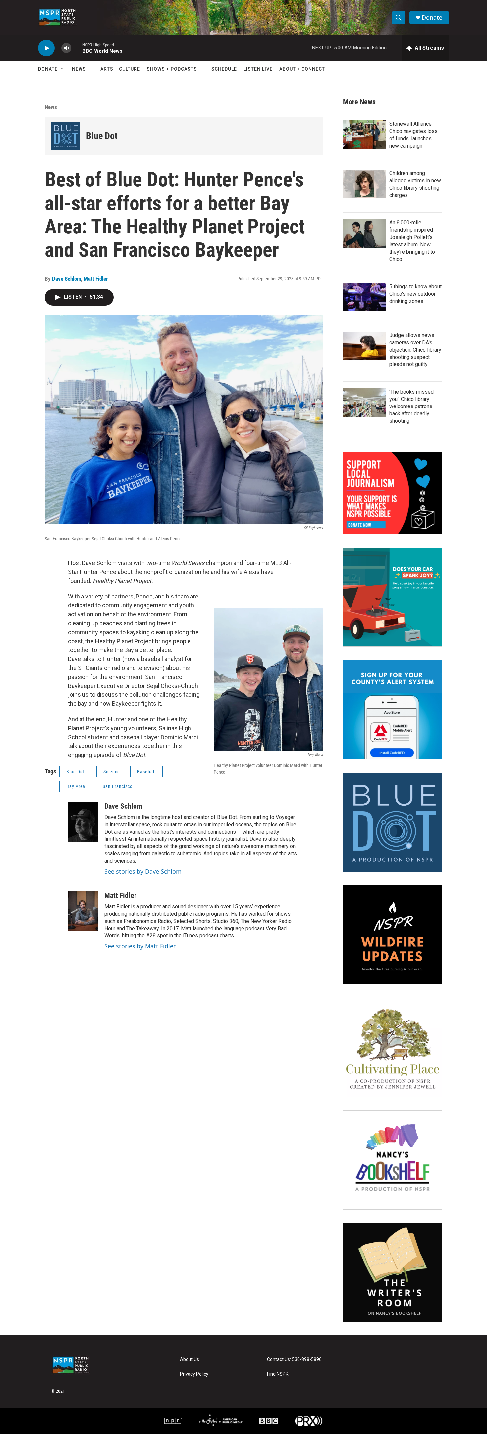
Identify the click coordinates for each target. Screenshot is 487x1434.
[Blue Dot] (65, 136)
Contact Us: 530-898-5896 (294, 1359)
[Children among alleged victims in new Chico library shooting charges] (364, 184)
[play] (46, 48)
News (79, 69)
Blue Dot (102, 135)
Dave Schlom (66, 278)
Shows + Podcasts (172, 69)
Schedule (224, 69)
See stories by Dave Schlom (143, 871)
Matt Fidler (96, 278)
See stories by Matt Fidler (140, 946)
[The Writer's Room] (392, 1272)
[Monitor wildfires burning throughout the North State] (392, 934)
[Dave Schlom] (83, 822)
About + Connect (302, 69)
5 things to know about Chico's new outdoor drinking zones (415, 293)
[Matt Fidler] (83, 911)
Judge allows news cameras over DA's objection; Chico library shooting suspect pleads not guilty (415, 349)
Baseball (146, 771)
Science (111, 771)
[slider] (77, 47)
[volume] (66, 48)
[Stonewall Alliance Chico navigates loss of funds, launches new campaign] (364, 134)
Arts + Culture (120, 69)
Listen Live (258, 69)
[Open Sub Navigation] (62, 69)
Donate (432, 17)
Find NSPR (278, 1374)
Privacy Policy (194, 1374)
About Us (189, 1359)
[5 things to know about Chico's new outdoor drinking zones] (364, 297)
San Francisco (118, 786)
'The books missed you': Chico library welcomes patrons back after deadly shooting (411, 406)
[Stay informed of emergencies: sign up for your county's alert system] (392, 709)
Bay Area (75, 786)
